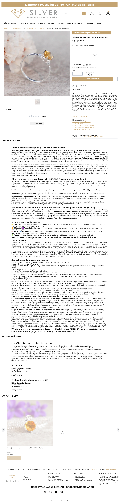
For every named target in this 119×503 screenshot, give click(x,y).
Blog (100, 484)
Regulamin (52, 478)
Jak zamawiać (103, 483)
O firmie (25, 476)
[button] (84, 13)
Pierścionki (42, 28)
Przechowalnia (78, 479)
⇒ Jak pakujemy (78, 123)
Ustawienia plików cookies (82, 480)
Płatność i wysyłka (54, 476)
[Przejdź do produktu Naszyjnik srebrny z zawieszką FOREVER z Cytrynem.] (30, 423)
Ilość (73, 70)
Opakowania (27, 479)
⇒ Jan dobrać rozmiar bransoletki (83, 125)
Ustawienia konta (79, 478)
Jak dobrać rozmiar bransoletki (109, 476)
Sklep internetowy (59, 501)
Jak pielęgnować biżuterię (82, 122)
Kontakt (25, 478)
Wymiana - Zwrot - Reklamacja (58, 480)
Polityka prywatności (55, 479)
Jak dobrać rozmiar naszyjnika (109, 482)
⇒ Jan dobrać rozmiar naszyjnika (83, 129)
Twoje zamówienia (80, 476)
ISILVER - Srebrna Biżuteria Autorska (13, 28)
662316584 (94, 470)
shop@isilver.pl (16, 375)
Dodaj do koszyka (93, 79)
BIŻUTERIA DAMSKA (31, 28)
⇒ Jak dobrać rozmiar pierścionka (83, 127)
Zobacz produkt (13, 458)
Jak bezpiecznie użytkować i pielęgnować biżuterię (108, 478)
